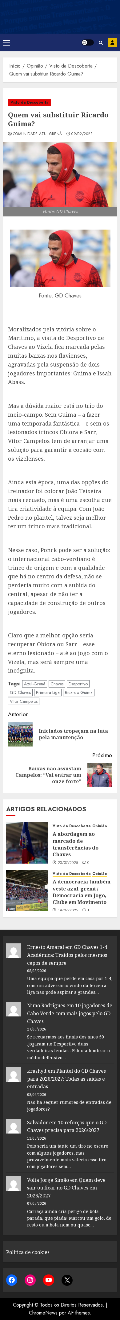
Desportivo (78, 684)
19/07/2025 (68, 910)
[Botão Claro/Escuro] (88, 42)
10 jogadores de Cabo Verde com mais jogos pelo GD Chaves (69, 1013)
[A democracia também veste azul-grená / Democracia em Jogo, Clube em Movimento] (27, 890)
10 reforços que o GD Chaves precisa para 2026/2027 (66, 1126)
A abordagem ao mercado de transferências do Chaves (75, 844)
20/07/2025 (68, 863)
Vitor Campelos (24, 701)
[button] (6, 42)
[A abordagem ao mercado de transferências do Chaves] (27, 843)
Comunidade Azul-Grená (37, 134)
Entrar (112, 42)
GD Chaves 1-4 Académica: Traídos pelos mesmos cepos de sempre (67, 955)
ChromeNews (43, 1312)
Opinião (99, 826)
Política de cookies (28, 1252)
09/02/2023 (82, 134)
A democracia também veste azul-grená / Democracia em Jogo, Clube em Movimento (81, 891)
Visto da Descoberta (29, 102)
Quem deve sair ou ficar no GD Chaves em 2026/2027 (66, 1188)
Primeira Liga (48, 692)
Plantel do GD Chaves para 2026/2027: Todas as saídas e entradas (66, 1078)
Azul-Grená (34, 684)
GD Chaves (20, 692)
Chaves (56, 684)
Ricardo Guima (79, 692)
